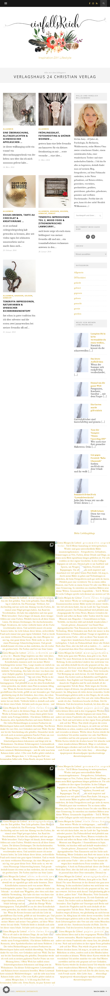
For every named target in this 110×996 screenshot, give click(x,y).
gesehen (77, 313)
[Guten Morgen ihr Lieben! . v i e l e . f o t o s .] (27, 568)
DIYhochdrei (80, 277)
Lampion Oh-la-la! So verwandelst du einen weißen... (98, 338)
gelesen (64, 211)
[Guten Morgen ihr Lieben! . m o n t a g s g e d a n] (27, 623)
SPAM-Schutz (97, 511)
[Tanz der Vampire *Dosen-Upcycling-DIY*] (81, 442)
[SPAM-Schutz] (81, 523)
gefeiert (77, 288)
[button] (6, 989)
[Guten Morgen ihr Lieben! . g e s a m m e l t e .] (82, 568)
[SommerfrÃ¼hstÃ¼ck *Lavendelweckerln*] (81, 492)
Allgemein (8, 129)
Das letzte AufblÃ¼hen (97, 360)
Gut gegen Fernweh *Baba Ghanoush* (98, 458)
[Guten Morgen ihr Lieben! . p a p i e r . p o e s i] (82, 734)
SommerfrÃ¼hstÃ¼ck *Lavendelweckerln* (85, 496)
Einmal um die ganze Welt (98, 384)
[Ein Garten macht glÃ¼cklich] (81, 417)
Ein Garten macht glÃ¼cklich (96, 407)
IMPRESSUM (20, 991)
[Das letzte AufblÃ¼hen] (81, 371)
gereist (51, 213)
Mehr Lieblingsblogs (84, 533)
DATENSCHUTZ (32, 991)
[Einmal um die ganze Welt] (81, 395)
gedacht (77, 282)
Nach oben (99, 991)
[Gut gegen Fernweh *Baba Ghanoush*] (81, 467)
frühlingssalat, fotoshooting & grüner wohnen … (54, 135)
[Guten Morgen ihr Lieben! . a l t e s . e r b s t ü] (27, 678)
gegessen (54, 211)
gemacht (43, 213)
